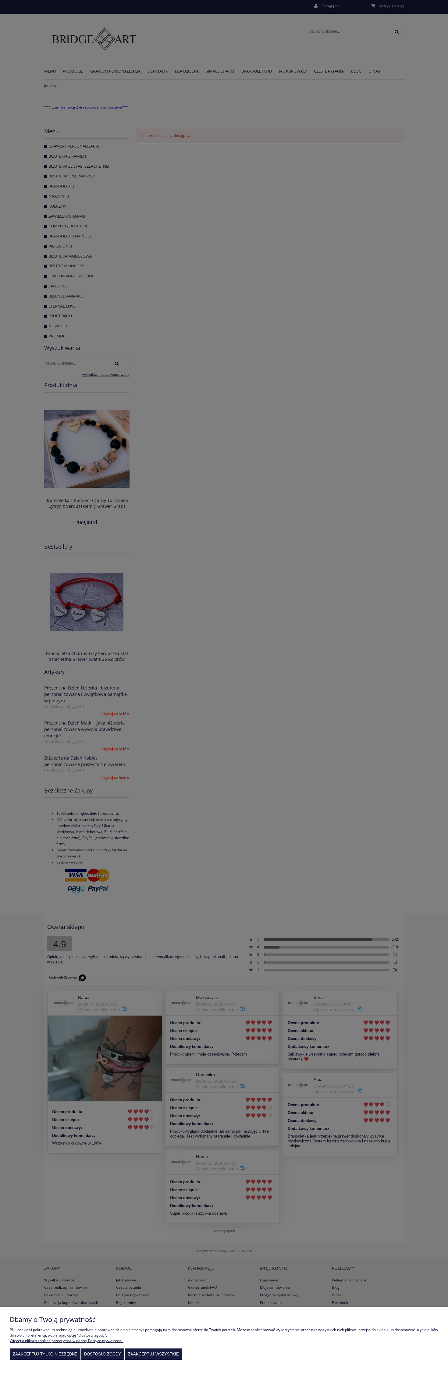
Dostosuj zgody (102, 1354)
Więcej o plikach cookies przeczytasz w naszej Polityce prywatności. (66, 1340)
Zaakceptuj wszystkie (153, 1354)
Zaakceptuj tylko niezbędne (45, 1354)
